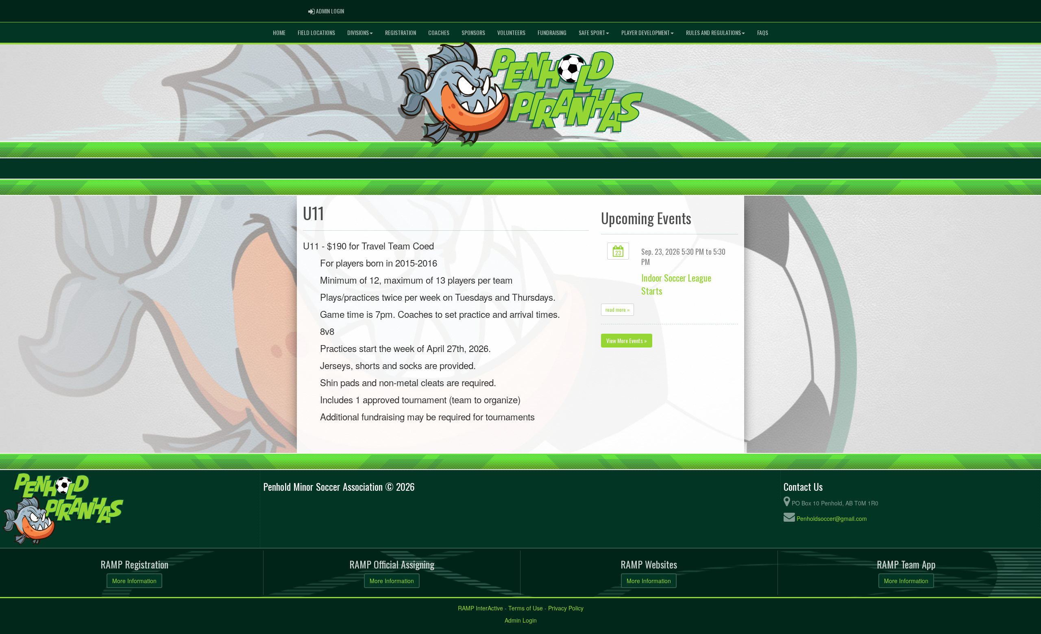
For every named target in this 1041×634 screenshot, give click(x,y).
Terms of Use (525, 608)
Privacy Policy (566, 608)
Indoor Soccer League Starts (676, 284)
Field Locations (316, 32)
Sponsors (473, 32)
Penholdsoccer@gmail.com (832, 518)
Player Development (645, 32)
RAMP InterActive (480, 608)
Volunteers (511, 32)
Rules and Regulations (713, 32)
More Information (134, 581)
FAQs (762, 32)
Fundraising (552, 32)
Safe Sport (592, 32)
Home (279, 32)
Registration (400, 32)
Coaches (438, 32)
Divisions (358, 32)
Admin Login (521, 620)
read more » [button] (617, 309)
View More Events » (626, 340)
